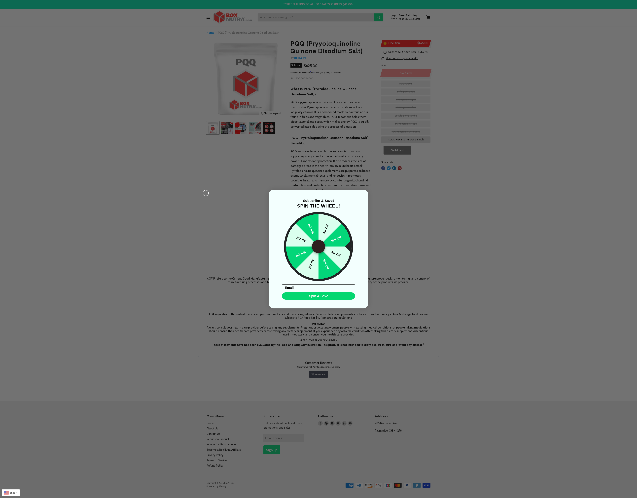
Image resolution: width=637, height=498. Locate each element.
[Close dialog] (205, 193)
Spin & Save (318, 296)
